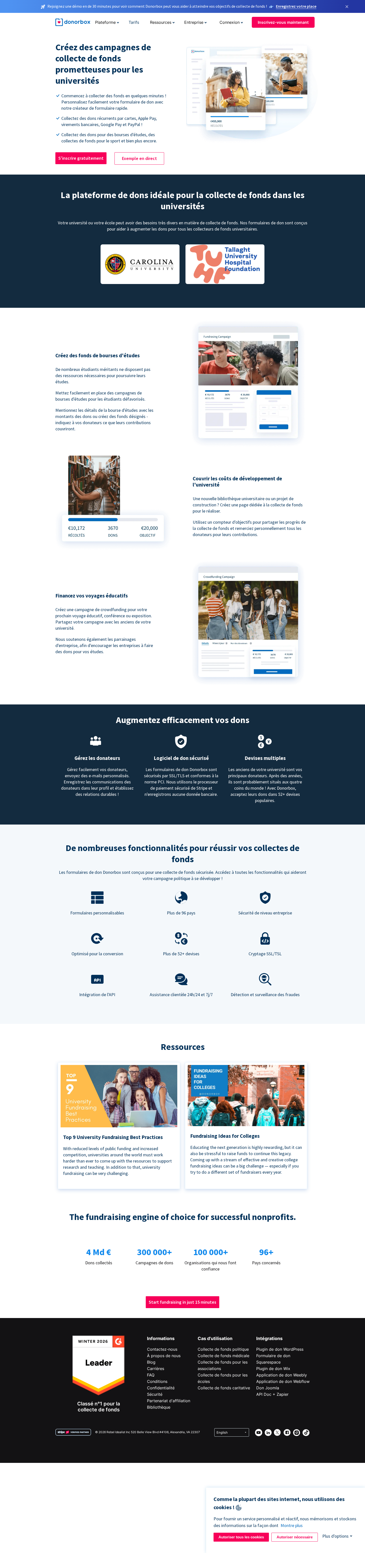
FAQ (150, 1374)
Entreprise (193, 22)
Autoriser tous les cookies (241, 1537)
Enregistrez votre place (296, 6)
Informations (161, 1338)
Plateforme (105, 22)
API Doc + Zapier (272, 1394)
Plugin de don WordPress (279, 1349)
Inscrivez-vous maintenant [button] (283, 22)
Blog (151, 1362)
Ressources (160, 22)
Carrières (155, 1368)
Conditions (157, 1381)
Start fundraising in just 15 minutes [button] (182, 1302)
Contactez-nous (162, 1349)
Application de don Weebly (281, 1374)
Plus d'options (335, 1536)
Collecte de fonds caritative (224, 1387)
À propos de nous (164, 1355)
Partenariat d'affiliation (168, 1400)
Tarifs (134, 22)
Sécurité (154, 1394)
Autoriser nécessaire (295, 1537)
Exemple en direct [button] (139, 158)
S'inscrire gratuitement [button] (81, 158)
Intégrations (269, 1338)
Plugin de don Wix (273, 1368)
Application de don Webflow (283, 1381)
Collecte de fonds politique (223, 1349)
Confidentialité (161, 1387)
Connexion (229, 22)
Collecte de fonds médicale (223, 1355)
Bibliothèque (158, 1407)
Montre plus (292, 1525)
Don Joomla (267, 1387)
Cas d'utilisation (215, 1338)
